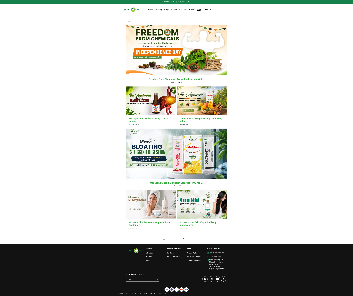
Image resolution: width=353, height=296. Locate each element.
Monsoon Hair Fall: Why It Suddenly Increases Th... (198, 223)
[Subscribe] (157, 279)
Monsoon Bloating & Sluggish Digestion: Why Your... (176, 183)
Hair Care (170, 253)
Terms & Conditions (194, 256)
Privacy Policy (192, 253)
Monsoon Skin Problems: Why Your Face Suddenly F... (149, 223)
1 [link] (164, 238)
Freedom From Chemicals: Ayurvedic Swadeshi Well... (176, 79)
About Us (149, 253)
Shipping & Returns (194, 260)
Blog (148, 260)
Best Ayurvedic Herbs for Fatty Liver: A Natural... (148, 119)
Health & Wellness (173, 256)
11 (184, 238)
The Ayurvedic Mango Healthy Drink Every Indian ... (201, 119)
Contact (149, 256)
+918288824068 (215, 256)
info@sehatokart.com (217, 253)
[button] (163, 9)
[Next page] (189, 238)
